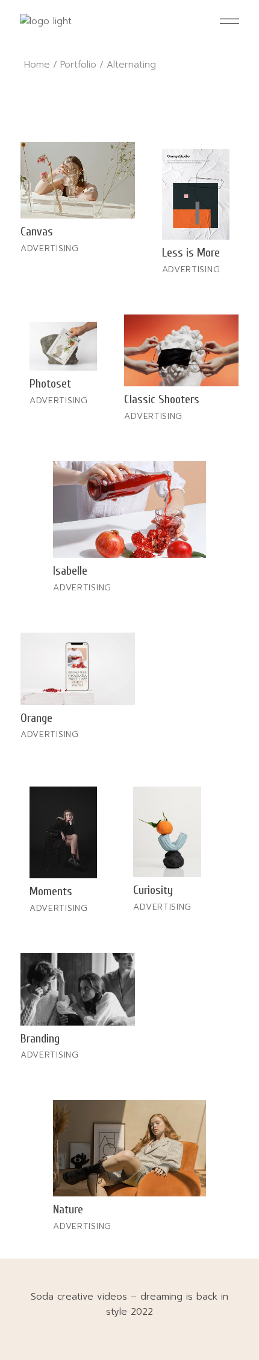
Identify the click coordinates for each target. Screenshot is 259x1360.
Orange (36, 718)
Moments (51, 891)
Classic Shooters (161, 399)
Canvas (36, 231)
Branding (40, 1039)
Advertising (49, 248)
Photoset (50, 384)
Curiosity (153, 890)
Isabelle (70, 571)
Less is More (191, 253)
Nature (68, 1209)
